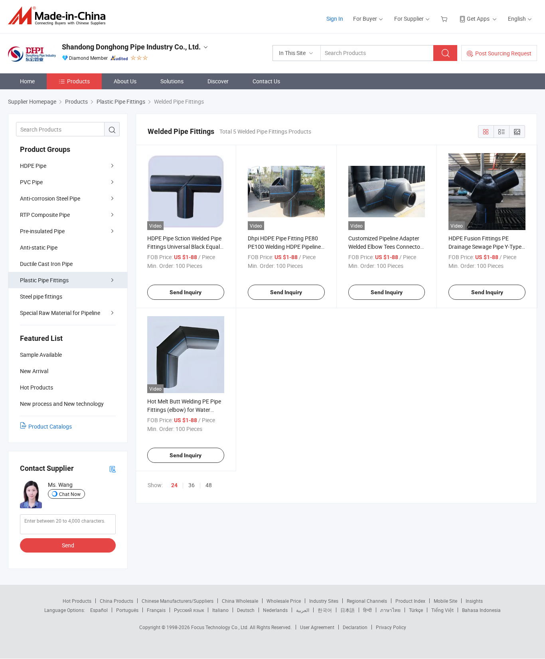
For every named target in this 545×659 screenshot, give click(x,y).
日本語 (347, 610)
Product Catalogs (50, 426)
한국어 (325, 610)
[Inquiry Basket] (445, 18)
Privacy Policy (391, 627)
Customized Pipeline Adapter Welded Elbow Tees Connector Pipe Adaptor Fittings (385, 246)
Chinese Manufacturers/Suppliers (177, 601)
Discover (218, 81)
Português (127, 610)
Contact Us (266, 81)
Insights (474, 601)
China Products (116, 601)
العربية (302, 610)
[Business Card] (112, 468)
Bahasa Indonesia (481, 610)
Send (68, 545)
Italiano (220, 610)
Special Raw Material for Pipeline (60, 313)
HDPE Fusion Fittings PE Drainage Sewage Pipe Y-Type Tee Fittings (484, 246)
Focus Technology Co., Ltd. (220, 627)
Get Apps (478, 18)
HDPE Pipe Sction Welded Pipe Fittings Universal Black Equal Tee (184, 246)
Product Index (410, 601)
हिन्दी (367, 610)
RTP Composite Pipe (45, 214)
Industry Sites (323, 601)
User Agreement (317, 627)
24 (174, 485)
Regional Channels (367, 601)
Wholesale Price (284, 601)
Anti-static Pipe (38, 247)
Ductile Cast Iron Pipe (46, 264)
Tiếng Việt (442, 610)
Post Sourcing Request (503, 53)
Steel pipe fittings (41, 296)
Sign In (334, 18)
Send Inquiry (185, 292)
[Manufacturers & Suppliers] (59, 15)
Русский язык (189, 610)
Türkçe (416, 610)
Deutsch (246, 610)
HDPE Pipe (33, 165)
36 (191, 485)
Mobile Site (445, 601)
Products (78, 81)
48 (208, 485)
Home (27, 81)
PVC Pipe (31, 182)
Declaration (355, 627)
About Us (125, 81)
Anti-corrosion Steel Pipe (50, 198)
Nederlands (275, 610)
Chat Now (70, 494)
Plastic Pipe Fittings (44, 280)
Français (156, 610)
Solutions (172, 81)
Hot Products (77, 601)
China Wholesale (240, 601)
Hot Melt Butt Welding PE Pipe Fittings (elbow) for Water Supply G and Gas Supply (184, 409)
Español (99, 610)
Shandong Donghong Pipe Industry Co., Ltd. (131, 47)
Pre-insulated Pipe (42, 231)
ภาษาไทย (390, 610)
